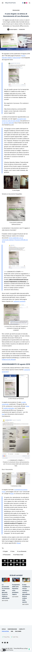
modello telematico (8, 408)
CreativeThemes (8, 650)
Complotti (22, 629)
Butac (12, 493)
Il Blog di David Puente (10, 2)
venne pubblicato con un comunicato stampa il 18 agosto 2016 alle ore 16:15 (15, 240)
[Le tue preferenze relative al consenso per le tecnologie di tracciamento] (29, 649)
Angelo (5, 551)
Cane (12, 551)
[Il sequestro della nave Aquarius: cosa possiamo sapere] (16, 580)
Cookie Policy (15, 636)
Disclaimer (18, 631)
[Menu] (2, 3)
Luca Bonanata (21, 551)
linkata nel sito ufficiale (8, 359)
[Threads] (23, 564)
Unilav (27, 406)
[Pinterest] (17, 560)
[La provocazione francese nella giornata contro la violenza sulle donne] (6, 580)
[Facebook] (22, 2)
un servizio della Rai (8, 123)
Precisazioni (16, 10)
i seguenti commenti (19, 301)
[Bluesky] (17, 564)
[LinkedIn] (23, 560)
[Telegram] (5, 564)
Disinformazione (12, 629)
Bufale (4, 629)
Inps (3, 414)
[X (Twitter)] (24, 2)
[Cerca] (29, 2)
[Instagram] (26, 2)
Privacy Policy (7, 636)
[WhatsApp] (11, 564)
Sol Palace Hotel (18, 554)
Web (12, 631)
